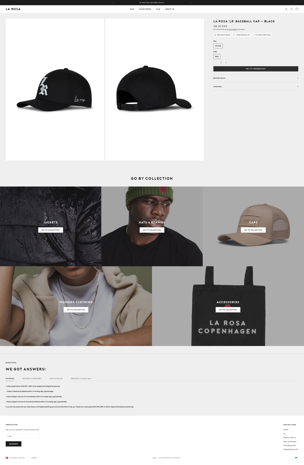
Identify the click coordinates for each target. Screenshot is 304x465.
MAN (132, 9)
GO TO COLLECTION (51, 230)
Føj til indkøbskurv (256, 69)
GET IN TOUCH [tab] (56, 378)
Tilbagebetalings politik (290, 449)
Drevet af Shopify (173, 457)
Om (284, 433)
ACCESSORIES (145, 9)
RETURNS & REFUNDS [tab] (32, 378)
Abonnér (13, 444)
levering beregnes (232, 29)
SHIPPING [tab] (10, 378)
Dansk (34, 457)
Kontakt (285, 430)
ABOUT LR (169, 9)
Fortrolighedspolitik (289, 445)
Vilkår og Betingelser (290, 441)
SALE (158, 9)
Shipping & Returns (289, 437)
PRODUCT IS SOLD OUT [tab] (81, 378)
